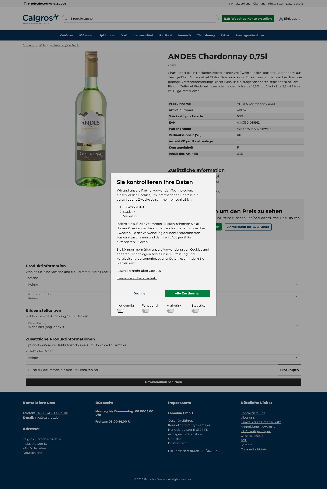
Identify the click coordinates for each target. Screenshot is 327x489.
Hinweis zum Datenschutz (137, 278)
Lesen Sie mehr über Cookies (139, 271)
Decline (139, 293)
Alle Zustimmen (187, 293)
